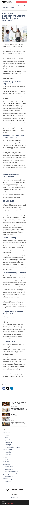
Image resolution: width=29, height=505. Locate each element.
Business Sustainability (10, 468)
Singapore (7, 441)
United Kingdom (8, 442)
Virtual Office (8, 454)
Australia (7, 435)
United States (8, 444)
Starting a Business (7, 474)
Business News (6, 432)
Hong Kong (7, 439)
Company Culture (9, 469)
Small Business (6, 464)
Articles (6, 5)
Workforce (11, 5)
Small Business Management (11, 471)
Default (5, 456)
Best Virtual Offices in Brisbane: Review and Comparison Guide (18, 423)
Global (6, 437)
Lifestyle (5, 457)
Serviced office (8, 452)
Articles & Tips (14, 497)
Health (6, 459)
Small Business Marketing (11, 473)
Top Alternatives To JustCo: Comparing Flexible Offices (17, 418)
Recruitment (8, 481)
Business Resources (7, 434)
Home (3, 5)
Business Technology (8, 446)
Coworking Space (9, 451)
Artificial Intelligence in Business (12, 447)
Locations (14, 494)
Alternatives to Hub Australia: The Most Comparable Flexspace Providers (18, 404)
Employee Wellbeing (9, 480)
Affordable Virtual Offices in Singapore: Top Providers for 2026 (19, 409)
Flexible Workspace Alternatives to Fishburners (19, 414)
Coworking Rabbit (9, 503)
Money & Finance (9, 476)
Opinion (5, 463)
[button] (3, 388)
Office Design (6, 461)
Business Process (9, 466)
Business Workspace (8, 449)
